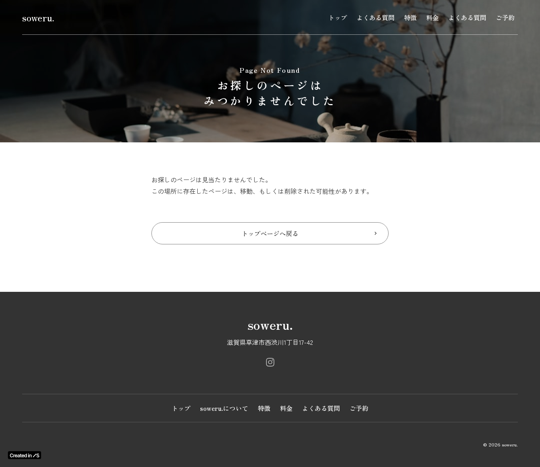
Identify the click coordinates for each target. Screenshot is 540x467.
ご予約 (505, 17)
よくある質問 (376, 17)
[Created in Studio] (24, 455)
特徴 (410, 17)
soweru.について (224, 408)
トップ (337, 17)
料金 (432, 17)
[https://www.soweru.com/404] (270, 362)
